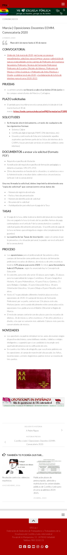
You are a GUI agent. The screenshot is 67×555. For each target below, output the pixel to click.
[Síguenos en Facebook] (24, 546)
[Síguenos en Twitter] (29, 546)
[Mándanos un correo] (20, 546)
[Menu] (63, 4)
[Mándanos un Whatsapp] (42, 546)
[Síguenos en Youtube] (33, 546)
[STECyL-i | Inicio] (6, 4)
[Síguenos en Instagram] (37, 546)
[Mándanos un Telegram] (46, 546)
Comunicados (10, 19)
